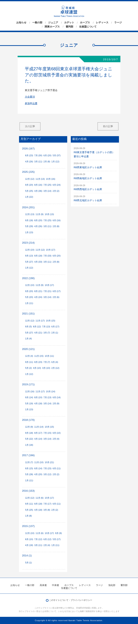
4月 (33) (38, 262)
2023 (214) (28, 242)
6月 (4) (54, 362)
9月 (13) (29, 256)
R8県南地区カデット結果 (88, 178)
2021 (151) (28, 313)
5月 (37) (57, 155)
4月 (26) (29, 162)
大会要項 (30, 96)
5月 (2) (28, 368)
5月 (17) (57, 539)
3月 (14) (47, 191)
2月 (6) (56, 297)
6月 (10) (57, 433)
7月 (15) (47, 433)
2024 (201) (28, 207)
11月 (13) (40, 179)
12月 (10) (29, 250)
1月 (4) (28, 339)
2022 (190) (28, 278)
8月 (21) (38, 291)
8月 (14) (38, 468)
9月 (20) (29, 185)
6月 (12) (47, 539)
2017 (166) (28, 455)
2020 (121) (28, 349)
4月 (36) (38, 191)
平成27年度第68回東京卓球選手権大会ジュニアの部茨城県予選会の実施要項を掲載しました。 (68, 74)
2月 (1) (54, 333)
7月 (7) (46, 362)
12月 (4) (29, 356)
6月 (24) (57, 185)
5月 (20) (29, 297)
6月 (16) (57, 220)
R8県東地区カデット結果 (88, 167)
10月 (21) (49, 462)
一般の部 (37, 22)
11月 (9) (39, 214)
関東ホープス (52, 26)
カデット (69, 22)
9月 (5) (28, 327)
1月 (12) (55, 162)
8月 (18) (38, 256)
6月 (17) (57, 291)
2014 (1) (27, 555)
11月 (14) (38, 427)
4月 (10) (37, 368)
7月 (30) (38, 155)
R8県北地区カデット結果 (88, 200)
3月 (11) (38, 162)
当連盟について (88, 26)
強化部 (111, 585)
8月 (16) (38, 185)
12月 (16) (29, 391)
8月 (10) (38, 397)
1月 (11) (29, 303)
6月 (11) (57, 468)
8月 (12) (37, 327)
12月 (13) (29, 214)
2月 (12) (55, 368)
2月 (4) (56, 439)
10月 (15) (50, 321)
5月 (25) (29, 191)
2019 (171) (28, 384)
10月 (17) (50, 250)
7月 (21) (47, 291)
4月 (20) (38, 474)
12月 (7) (29, 462)
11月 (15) (38, 356)
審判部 (69, 26)
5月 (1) (28, 563)
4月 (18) (38, 403)
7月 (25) (47, 185)
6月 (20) (47, 155)
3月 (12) (47, 474)
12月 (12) (29, 179)
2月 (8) (46, 162)
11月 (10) (38, 462)
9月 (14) (29, 397)
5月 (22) (29, 439)
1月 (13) (29, 232)
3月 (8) (46, 510)
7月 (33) (47, 256)
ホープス (85, 22)
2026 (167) (28, 148)
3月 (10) (46, 368)
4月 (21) (38, 333)
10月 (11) (49, 356)
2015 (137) (28, 526)
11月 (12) (40, 250)
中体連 (55, 585)
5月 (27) (29, 262)
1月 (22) (29, 197)
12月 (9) (29, 427)
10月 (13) (49, 214)
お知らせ (21, 22)
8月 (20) (38, 220)
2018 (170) (28, 420)
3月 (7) (46, 333)
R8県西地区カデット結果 (88, 189)
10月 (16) (50, 179)
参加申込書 (31, 103)
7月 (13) (46, 327)
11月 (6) (39, 498)
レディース (102, 22)
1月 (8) (28, 516)
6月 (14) (57, 397)
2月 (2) (56, 191)
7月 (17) (47, 504)
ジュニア (53, 22)
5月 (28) (29, 474)
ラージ (118, 22)
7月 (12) (38, 539)
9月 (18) (29, 220)
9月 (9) (58, 533)
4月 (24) (38, 297)
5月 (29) (29, 226)
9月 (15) (29, 468)
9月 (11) (29, 362)
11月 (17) (40, 321)
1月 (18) (29, 445)
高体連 (43, 585)
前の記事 (108, 126)
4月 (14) (38, 439)
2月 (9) (56, 403)
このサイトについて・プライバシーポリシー (70, 600)
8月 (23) (29, 155)
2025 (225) (28, 172)
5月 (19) (29, 403)
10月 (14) (50, 391)
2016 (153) (28, 490)
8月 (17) (38, 433)
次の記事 (30, 126)
